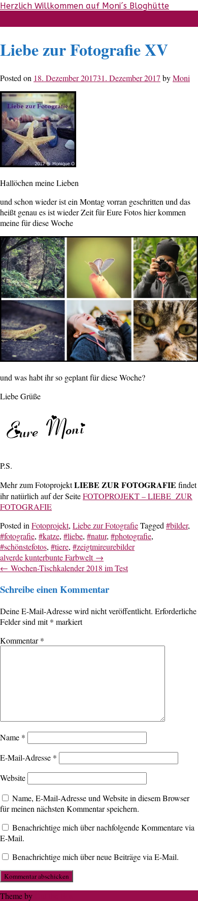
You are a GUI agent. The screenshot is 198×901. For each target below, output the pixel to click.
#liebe (73, 536)
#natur (97, 536)
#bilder (177, 525)
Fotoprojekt (50, 525)
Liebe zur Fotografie (105, 525)
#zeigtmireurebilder (104, 546)
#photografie (131, 536)
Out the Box (54, 895)
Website (12, 777)
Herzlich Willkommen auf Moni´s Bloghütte (84, 6)
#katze (49, 536)
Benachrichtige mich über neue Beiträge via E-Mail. (95, 856)
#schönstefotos (23, 546)
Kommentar (22, 640)
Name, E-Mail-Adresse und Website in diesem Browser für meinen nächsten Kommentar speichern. (94, 803)
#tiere (60, 546)
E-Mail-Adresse (28, 757)
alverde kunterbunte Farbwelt (52, 557)
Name (12, 737)
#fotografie (17, 536)
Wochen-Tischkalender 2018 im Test (64, 567)
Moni (181, 77)
